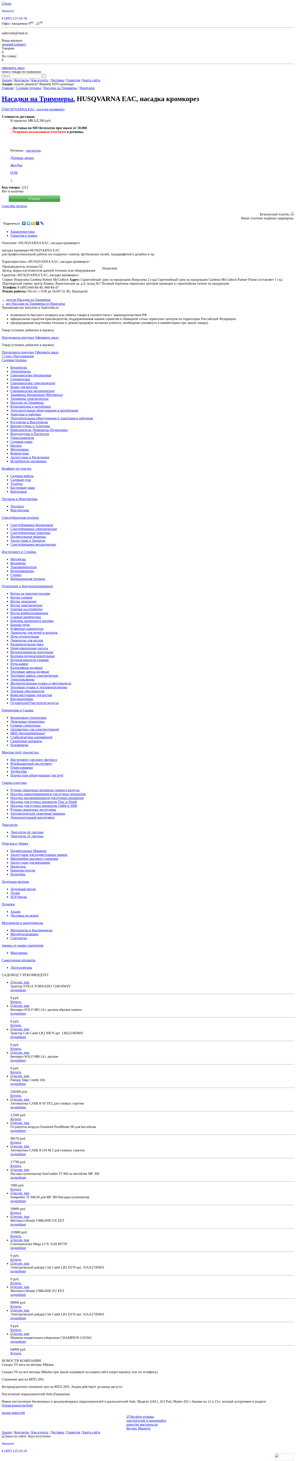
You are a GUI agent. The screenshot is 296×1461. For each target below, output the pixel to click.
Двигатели (10, 825)
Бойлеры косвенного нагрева (32, 621)
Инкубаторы (19, 510)
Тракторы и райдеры (25, 414)
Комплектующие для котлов (31, 695)
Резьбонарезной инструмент (31, 763)
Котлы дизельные (23, 601)
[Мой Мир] (37, 223)
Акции (7, 80)
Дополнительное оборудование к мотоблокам (44, 410)
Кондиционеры (21, 699)
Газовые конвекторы (25, 617)
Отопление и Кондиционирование (27, 586)
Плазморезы (19, 745)
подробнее (18, 990)
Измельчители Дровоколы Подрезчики (39, 430)
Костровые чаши (22, 487)
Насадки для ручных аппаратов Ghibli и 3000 (43, 806)
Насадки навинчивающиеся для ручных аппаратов (48, 794)
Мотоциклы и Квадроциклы (31, 930)
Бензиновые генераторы (28, 717)
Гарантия (73, 80)
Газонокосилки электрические (32, 383)
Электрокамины (22, 679)
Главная (7, 88)
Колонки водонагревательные (32, 656)
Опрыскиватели (22, 438)
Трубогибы (18, 771)
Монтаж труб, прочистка (20, 752)
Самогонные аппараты (19, 960)
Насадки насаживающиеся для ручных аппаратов (47, 798)
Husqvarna (87, 88)
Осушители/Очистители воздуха (34, 703)
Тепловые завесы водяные (29, 671)
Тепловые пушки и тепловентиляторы (38, 687)
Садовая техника (28, 88)
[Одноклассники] (33, 223)
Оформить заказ (47, 337)
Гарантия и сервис (24, 235)
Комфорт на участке (16, 468)
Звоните (8, 11)
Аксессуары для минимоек (30, 862)
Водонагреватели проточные (31, 652)
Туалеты (16, 484)
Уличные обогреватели (27, 691)
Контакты (21, 80)
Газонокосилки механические (32, 391)
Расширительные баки (27, 644)
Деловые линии (22, 158)
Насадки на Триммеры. (38, 99)
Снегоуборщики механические (33, 544)
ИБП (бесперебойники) (27, 733)
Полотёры (17, 874)
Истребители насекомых (28, 461)
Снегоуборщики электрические (33, 529)
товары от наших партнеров (22, 945)
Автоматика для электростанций (34, 729)
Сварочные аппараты (26, 741)
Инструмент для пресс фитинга (33, 760)
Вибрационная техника (27, 579)
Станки (15, 575)
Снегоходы (18, 938)
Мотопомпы (19, 449)
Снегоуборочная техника (20, 517)
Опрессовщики (21, 767)
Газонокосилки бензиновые (30, 375)
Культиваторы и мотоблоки (30, 406)
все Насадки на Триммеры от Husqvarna (35, 303)
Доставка (57, 80)
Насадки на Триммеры (60, 88)
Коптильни (18, 491)
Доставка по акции (24, 915)
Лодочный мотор (23, 889)
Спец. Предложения (18, 356)
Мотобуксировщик (24, 934)
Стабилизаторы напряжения (31, 737)
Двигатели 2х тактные (27, 836)
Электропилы (20, 371)
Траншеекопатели (23, 567)
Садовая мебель (22, 476)
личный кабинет (14, 44)
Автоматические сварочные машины (37, 813)
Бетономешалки (22, 571)
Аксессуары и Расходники (29, 457)
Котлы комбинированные (29, 613)
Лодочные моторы (15, 881)
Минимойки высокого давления (34, 858)
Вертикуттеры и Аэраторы (30, 426)
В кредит (34, 198)
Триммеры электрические (29, 399)
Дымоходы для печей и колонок (34, 632)
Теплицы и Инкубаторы (19, 499)
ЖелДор (16, 165)
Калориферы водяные (26, 668)
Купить (15, 1002)
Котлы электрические (26, 605)
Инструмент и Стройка (19, 552)
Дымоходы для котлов (26, 640)
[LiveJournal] (42, 223)
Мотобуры (18, 559)
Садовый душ (20, 480)
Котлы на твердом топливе (30, 593)
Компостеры (19, 453)
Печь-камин (19, 664)
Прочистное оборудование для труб (36, 775)
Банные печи (20, 625)
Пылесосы (18, 866)
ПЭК (14, 172)
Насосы (16, 445)
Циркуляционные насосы (29, 648)
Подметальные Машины (28, 851)
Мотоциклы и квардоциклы (22, 923)
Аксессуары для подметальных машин (38, 855)
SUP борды (18, 897)
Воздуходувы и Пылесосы (29, 434)
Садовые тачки (21, 441)
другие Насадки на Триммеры (28, 300)
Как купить (39, 80)
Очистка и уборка (15, 843)
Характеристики (22, 231)
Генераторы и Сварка (17, 710)
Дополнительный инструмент (32, 817)
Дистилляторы (21, 967)
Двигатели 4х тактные (27, 832)
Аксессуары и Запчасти (27, 540)
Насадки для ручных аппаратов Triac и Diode (43, 802)
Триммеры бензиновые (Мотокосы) (36, 395)
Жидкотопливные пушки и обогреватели (40, 683)
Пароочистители (22, 870)
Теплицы (17, 506)
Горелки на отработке (26, 609)
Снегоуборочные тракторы (30, 533)
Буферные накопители (27, 628)
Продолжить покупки (18, 337)
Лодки (15, 893)
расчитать (33, 150)
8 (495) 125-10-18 (14, 18)
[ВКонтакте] (24, 223)
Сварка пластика (14, 783)
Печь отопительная (24, 636)
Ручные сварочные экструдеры (33, 809)
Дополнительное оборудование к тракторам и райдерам (51, 418)
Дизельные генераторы (27, 721)
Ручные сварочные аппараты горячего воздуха (45, 790)
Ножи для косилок (24, 387)
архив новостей (13, 1413)
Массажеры (19, 953)
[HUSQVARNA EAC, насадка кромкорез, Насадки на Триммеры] (33, 109)
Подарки (8, 904)
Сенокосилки (20, 379)
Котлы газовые (21, 597)
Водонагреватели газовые (29, 660)
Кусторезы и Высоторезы (29, 422)
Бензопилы (18, 367)
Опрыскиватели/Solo (17, 1405)
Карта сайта (91, 80)
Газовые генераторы (25, 725)
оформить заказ (13, 68)
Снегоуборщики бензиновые (31, 525)
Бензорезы (18, 563)
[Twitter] (28, 223)
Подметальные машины (28, 536)
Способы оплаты (14, 206)
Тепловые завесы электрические (34, 675)
